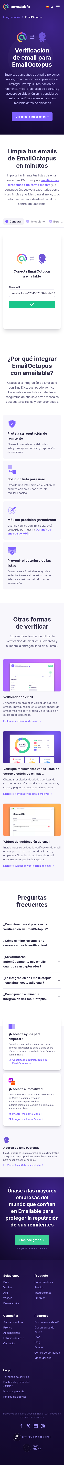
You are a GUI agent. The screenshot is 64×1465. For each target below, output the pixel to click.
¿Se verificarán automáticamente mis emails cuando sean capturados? (24, 961)
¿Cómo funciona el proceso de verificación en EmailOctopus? (25, 927)
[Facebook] (21, 1426)
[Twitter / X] (28, 1426)
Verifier (7, 1287)
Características (43, 1282)
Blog (37, 1342)
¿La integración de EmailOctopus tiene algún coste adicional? (27, 980)
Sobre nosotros (13, 1322)
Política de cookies (14, 1396)
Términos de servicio (16, 1377)
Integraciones (11, 17)
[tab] (32, 221)
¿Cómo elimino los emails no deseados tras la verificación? (25, 943)
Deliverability (11, 1303)
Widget (7, 1298)
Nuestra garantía (13, 1391)
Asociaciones (11, 1332)
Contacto (9, 1343)
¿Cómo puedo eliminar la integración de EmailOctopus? (25, 996)
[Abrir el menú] (58, 7)
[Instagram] (43, 1426)
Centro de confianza (47, 1352)
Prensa (7, 1327)
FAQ (37, 1336)
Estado (38, 1347)
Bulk (6, 1282)
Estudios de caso (13, 1338)
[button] (50, 6)
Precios (39, 1287)
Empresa (39, 1298)
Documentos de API (47, 1322)
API (5, 1292)
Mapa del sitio (43, 1358)
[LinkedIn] (36, 1426)
